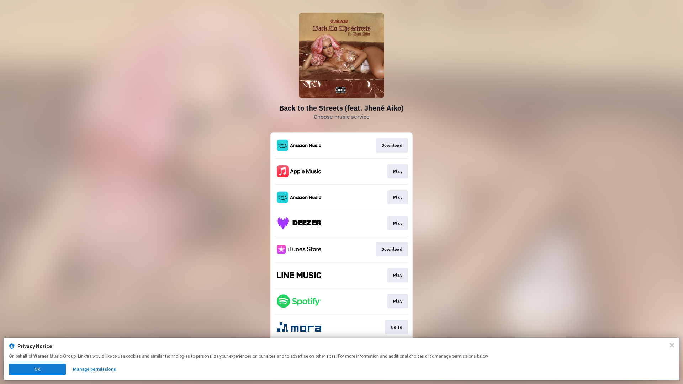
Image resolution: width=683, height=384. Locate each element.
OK (37, 369)
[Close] (672, 345)
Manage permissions (94, 369)
